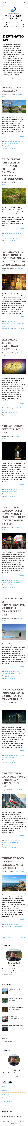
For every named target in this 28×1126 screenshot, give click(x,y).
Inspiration (5, 236)
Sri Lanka (21, 236)
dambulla (7, 328)
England (15, 580)
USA (3, 410)
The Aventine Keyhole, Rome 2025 (12, 429)
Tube (11, 585)
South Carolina (12, 412)
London (6, 585)
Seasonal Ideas (7, 1101)
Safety (10, 673)
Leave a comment (10, 148)
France (18, 143)
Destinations (19, 141)
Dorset (6, 926)
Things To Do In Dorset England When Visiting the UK (13, 863)
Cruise (4, 1086)
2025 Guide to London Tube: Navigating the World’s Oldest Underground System (13, 515)
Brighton (7, 845)
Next (22, 937)
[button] (24, 2)
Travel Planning (7, 582)
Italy (15, 491)
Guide (12, 845)
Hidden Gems (17, 233)
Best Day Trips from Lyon (12, 89)
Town (10, 494)
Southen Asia (14, 236)
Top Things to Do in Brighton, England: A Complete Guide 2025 (13, 780)
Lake (5, 412)
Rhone (10, 146)
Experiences (11, 143)
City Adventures (9, 141)
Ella (5, 238)
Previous (6, 937)
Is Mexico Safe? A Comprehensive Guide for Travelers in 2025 (13, 606)
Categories (5, 1038)
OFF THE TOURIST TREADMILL (14, 17)
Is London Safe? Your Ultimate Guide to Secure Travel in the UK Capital (13, 696)
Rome (6, 494)
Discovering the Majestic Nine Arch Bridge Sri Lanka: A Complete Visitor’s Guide (12, 169)
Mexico (15, 671)
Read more (20, 136)
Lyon (5, 146)
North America (17, 408)
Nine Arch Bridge (12, 238)
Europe (4, 143)
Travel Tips (16, 582)
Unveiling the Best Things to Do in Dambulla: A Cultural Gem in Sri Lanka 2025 (13, 258)
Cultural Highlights (10, 321)
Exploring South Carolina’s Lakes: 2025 (10, 344)
